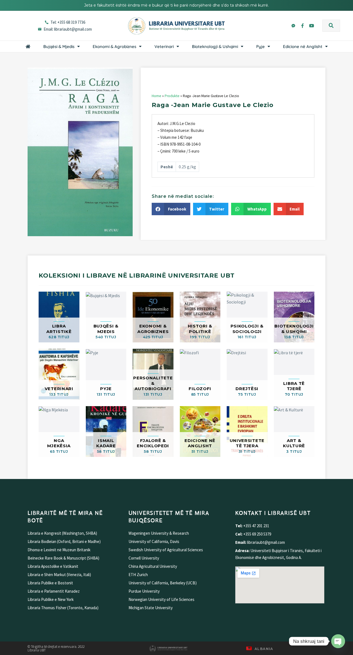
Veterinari (164, 46)
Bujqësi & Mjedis (58, 46)
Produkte (172, 96)
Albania (264, 649)
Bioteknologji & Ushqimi (215, 46)
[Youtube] (311, 26)
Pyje (260, 46)
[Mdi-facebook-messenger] (293, 26)
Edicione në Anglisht (302, 46)
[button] (331, 25)
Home (156, 96)
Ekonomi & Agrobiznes (114, 46)
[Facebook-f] (302, 26)
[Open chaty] (338, 641)
